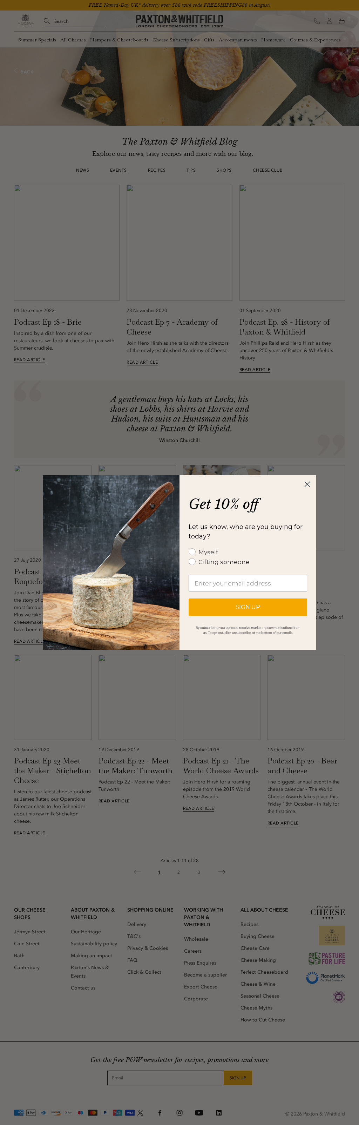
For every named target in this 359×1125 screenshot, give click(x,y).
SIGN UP (248, 607)
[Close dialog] (307, 484)
